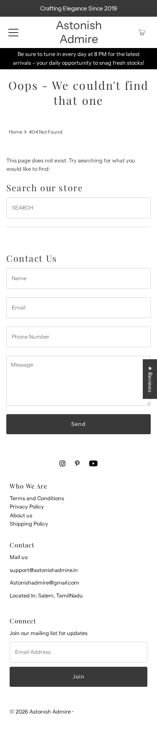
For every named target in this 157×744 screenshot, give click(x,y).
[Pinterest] (77, 463)
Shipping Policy (29, 524)
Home (15, 132)
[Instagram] (62, 463)
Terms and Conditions (37, 498)
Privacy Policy (27, 507)
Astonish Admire (79, 32)
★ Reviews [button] (150, 379)
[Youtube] (93, 463)
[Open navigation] (13, 33)
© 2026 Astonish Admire (40, 712)
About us (21, 515)
